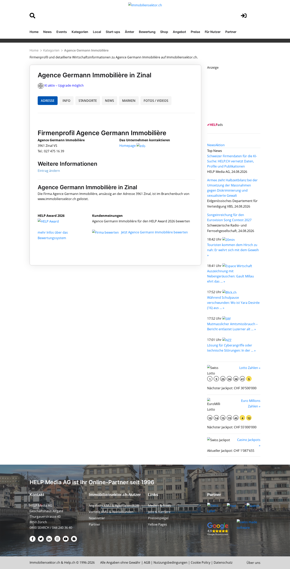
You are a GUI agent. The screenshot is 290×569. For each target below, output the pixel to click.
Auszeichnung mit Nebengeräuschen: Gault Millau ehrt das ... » (230, 276)
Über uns (253, 563)
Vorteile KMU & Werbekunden (111, 512)
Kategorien (80, 32)
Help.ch (69, 562)
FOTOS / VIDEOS (156, 100)
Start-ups (113, 32)
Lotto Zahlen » (249, 368)
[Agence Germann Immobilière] (52, 221)
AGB (147, 562)
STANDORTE (88, 100)
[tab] (211, 145)
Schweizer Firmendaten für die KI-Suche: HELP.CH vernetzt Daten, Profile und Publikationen (232, 161)
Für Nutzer (213, 32)
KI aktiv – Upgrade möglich (64, 85)
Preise (195, 32)
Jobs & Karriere (159, 512)
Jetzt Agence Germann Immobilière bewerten (154, 232)
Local (97, 32)
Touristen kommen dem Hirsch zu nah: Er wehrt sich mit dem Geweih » (233, 250)
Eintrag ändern (49, 170)
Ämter (129, 32)
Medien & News (159, 505)
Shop (164, 32)
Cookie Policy (200, 562)
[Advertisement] (236, 95)
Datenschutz (223, 562)
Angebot (179, 32)
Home (34, 32)
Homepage (128, 145)
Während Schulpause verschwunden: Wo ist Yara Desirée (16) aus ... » (233, 302)
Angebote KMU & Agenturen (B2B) (114, 505)
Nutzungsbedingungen (170, 562)
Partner (230, 32)
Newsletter (97, 518)
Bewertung (147, 32)
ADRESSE (47, 100)
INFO (66, 100)
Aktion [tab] (220, 145)
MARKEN (129, 100)
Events (61, 32)
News (47, 32)
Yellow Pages (157, 524)
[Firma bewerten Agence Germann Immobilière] (106, 232)
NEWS (109, 100)
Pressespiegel (158, 518)
